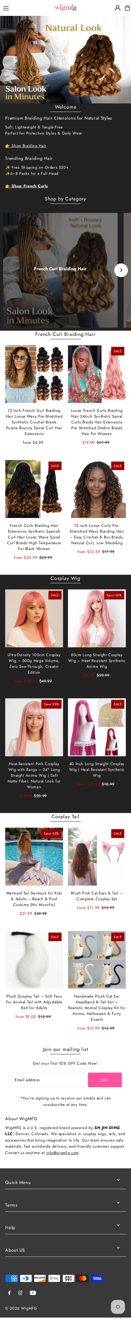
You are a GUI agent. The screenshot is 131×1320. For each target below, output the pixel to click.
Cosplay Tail (65, 816)
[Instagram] (20, 1293)
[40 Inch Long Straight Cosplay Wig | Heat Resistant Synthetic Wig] (97, 727)
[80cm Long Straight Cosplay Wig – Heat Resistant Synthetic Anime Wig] (97, 618)
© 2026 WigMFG (21, 1308)
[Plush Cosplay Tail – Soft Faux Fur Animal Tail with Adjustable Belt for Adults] (34, 960)
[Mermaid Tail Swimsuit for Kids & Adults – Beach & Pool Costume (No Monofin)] (34, 857)
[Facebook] (9, 1293)
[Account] (117, 8)
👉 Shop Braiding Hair (25, 146)
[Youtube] (33, 1293)
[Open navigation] (25, 7)
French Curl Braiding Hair (60, 269)
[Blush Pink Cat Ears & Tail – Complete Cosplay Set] (97, 857)
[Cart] (127, 8)
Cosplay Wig (65, 578)
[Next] (121, 270)
